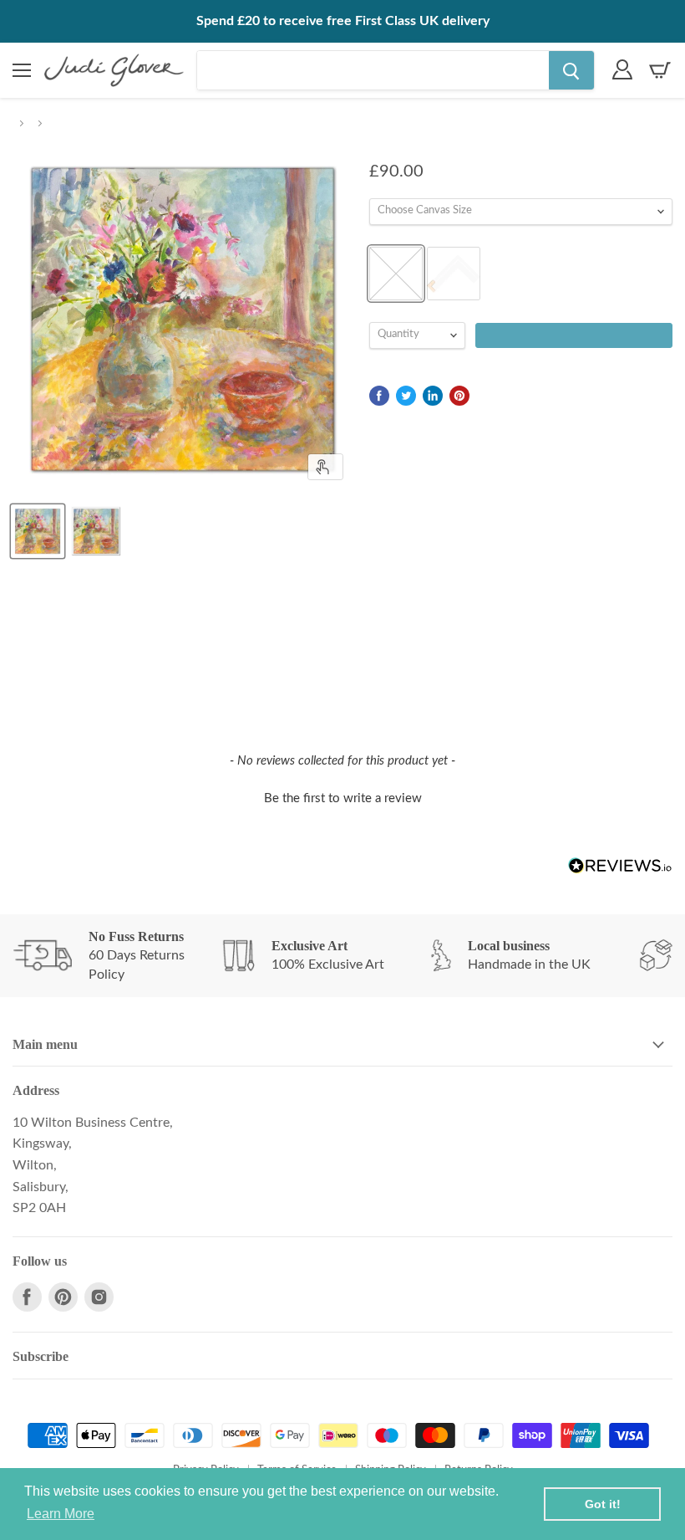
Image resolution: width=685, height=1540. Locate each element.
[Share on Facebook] (379, 396)
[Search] (571, 70)
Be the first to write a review (343, 798)
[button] (342, 796)
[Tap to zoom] (325, 466)
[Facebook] (27, 1297)
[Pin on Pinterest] (459, 396)
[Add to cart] (573, 335)
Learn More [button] (60, 1514)
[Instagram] (99, 1297)
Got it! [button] (603, 1504)
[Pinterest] (63, 1297)
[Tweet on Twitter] (406, 396)
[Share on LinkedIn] (433, 396)
